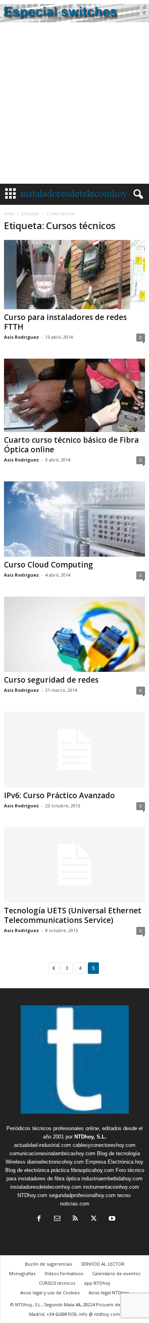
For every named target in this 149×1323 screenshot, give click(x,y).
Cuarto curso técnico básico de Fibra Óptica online (71, 445)
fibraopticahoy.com (92, 1170)
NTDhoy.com (32, 1195)
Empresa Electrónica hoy (114, 1162)
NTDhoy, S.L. (90, 1137)
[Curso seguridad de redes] (74, 634)
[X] (94, 1219)
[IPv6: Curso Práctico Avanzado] (74, 749)
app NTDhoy (97, 1283)
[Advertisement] (74, 105)
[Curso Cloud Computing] (74, 519)
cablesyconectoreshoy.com (104, 1145)
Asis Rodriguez (21, 337)
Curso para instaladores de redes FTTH (65, 322)
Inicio (9, 213)
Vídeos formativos (64, 1273)
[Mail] (57, 1219)
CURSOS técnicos (57, 1283)
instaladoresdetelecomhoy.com (45, 1187)
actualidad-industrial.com (42, 1145)
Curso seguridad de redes (51, 680)
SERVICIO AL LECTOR (102, 1264)
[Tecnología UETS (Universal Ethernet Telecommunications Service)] (74, 865)
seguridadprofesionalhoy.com (82, 1195)
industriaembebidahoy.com (112, 1179)
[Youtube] (111, 1219)
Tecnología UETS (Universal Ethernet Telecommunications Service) (72, 915)
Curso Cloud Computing (48, 564)
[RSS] (75, 1219)
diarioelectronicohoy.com (55, 1162)
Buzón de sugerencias (48, 1264)
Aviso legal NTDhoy (109, 1293)
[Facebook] (39, 1219)
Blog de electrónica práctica (37, 1170)
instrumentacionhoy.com (111, 1187)
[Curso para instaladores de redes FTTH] (74, 274)
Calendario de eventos (116, 1273)
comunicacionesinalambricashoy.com (52, 1153)
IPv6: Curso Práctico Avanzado (59, 795)
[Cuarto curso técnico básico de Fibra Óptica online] (74, 395)
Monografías (22, 1273)
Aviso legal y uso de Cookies (49, 1293)
